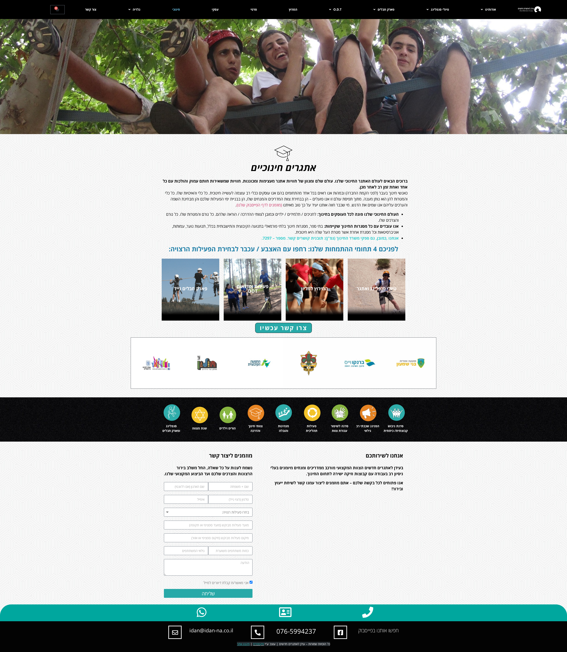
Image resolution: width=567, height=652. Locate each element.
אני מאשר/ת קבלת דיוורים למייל (226, 582)
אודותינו (490, 9)
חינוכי (176, 9)
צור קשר (90, 9)
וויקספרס (258, 644)
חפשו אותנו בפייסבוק (378, 630)
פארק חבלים (386, 9)
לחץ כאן (377, 298)
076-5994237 (296, 631)
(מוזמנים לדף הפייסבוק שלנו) (259, 205)
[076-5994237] (257, 632)
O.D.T (337, 9)
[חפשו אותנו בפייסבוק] (340, 632)
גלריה (136, 9)
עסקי (215, 9)
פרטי (253, 9)
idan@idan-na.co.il (211, 630)
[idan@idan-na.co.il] (175, 632)
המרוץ (293, 9)
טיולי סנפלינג (440, 9)
